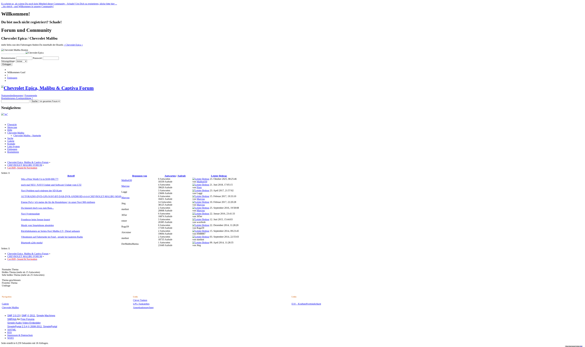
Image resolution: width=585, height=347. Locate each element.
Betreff (71, 176)
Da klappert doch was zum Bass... (37, 208)
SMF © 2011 (28, 315)
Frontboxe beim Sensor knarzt (35, 219)
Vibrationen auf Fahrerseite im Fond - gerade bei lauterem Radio (52, 237)
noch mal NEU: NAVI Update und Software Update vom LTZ (51, 185)
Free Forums (27, 319)
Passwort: (37, 58)
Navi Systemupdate (30, 213)
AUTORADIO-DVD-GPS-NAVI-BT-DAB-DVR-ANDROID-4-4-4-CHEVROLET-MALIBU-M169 (71, 196)
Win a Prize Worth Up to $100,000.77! (39, 179)
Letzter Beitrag (219, 176)
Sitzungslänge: (8, 61)
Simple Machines (45, 315)
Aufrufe (181, 176)
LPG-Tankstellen (141, 304)
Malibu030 (126, 180)
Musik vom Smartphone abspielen (37, 225)
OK (581, 346)
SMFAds (12, 319)
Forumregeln (31, 95)
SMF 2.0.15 (13, 315)
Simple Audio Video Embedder (24, 323)
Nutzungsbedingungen (12, 95)
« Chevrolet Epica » (73, 45)
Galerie (5, 304)
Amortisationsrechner (143, 307)
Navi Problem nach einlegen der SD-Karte (41, 190)
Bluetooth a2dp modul (32, 242)
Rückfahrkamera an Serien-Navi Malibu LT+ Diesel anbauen (50, 231)
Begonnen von (139, 176)
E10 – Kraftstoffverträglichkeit (306, 304)
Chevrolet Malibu (10, 307)
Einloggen (12, 78)
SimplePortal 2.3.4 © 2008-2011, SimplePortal (32, 326)
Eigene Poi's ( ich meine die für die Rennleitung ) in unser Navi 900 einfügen (58, 202)
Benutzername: (8, 58)
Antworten (170, 176)
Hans (199, 187)
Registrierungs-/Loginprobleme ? (17, 98)
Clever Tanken (140, 300)
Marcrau (125, 186)
